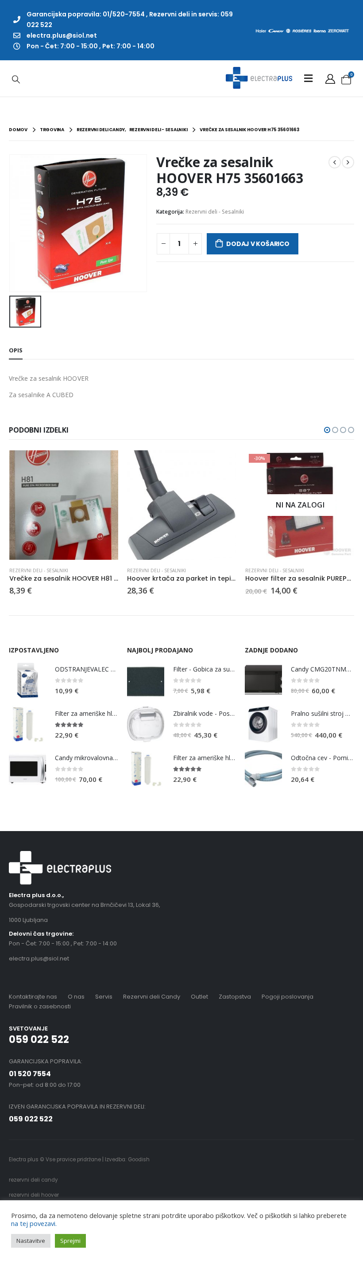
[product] (64, 505)
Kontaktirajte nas (33, 996)
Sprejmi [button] (70, 1241)
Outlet (199, 996)
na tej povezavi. (34, 1223)
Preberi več (340, 465)
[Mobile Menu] (308, 78)
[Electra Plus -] (259, 78)
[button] (327, 430)
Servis (103, 996)
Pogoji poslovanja (287, 996)
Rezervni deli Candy (151, 996)
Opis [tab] (16, 350)
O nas (76, 996)
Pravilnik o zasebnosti (40, 1006)
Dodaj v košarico (258, 243)
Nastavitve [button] (30, 1241)
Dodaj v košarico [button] (104, 465)
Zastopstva (235, 996)
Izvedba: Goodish (127, 1159)
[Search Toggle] (16, 79)
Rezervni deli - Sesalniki (214, 211)
